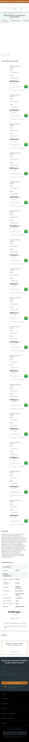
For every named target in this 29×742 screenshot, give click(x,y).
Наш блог (3, 708)
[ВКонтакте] (12, 733)
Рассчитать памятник (7, 718)
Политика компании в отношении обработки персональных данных (14, 737)
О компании (4, 698)
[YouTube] (8, 733)
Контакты (3, 723)
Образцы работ (5, 703)
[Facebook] (21, 733)
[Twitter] (17, 733)
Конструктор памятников (8, 713)
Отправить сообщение (14, 683)
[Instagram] (4, 733)
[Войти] (26, 9)
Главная (3, 693)
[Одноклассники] (25, 733)
